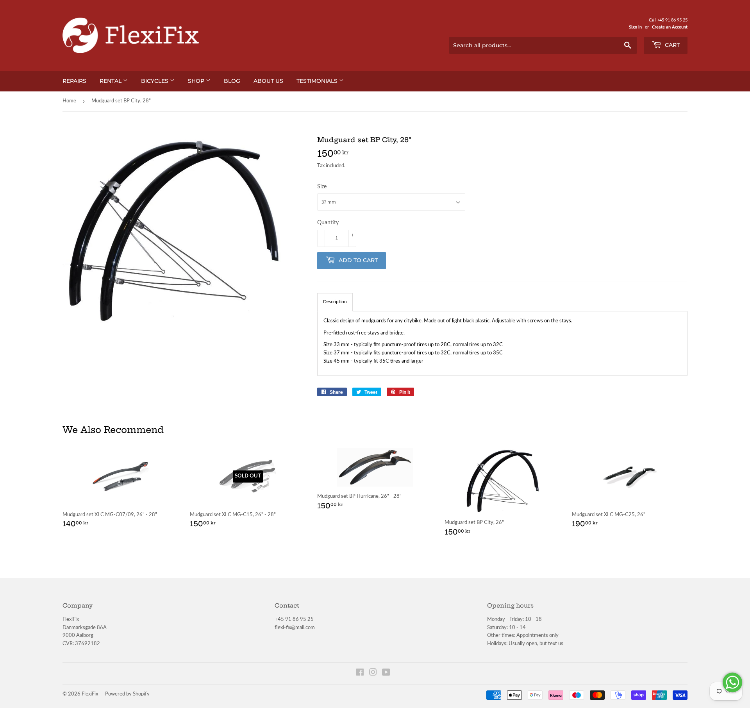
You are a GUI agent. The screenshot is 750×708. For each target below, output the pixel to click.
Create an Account (670, 27)
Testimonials (317, 80)
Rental (111, 80)
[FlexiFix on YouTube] (386, 673)
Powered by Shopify (127, 694)
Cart (671, 44)
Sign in (635, 27)
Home (69, 101)
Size (322, 187)
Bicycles (155, 80)
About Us (268, 80)
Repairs (74, 80)
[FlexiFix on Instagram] (373, 673)
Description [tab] (335, 301)
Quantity (328, 222)
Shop (197, 80)
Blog (232, 80)
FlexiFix (90, 694)
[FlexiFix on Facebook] (360, 673)
